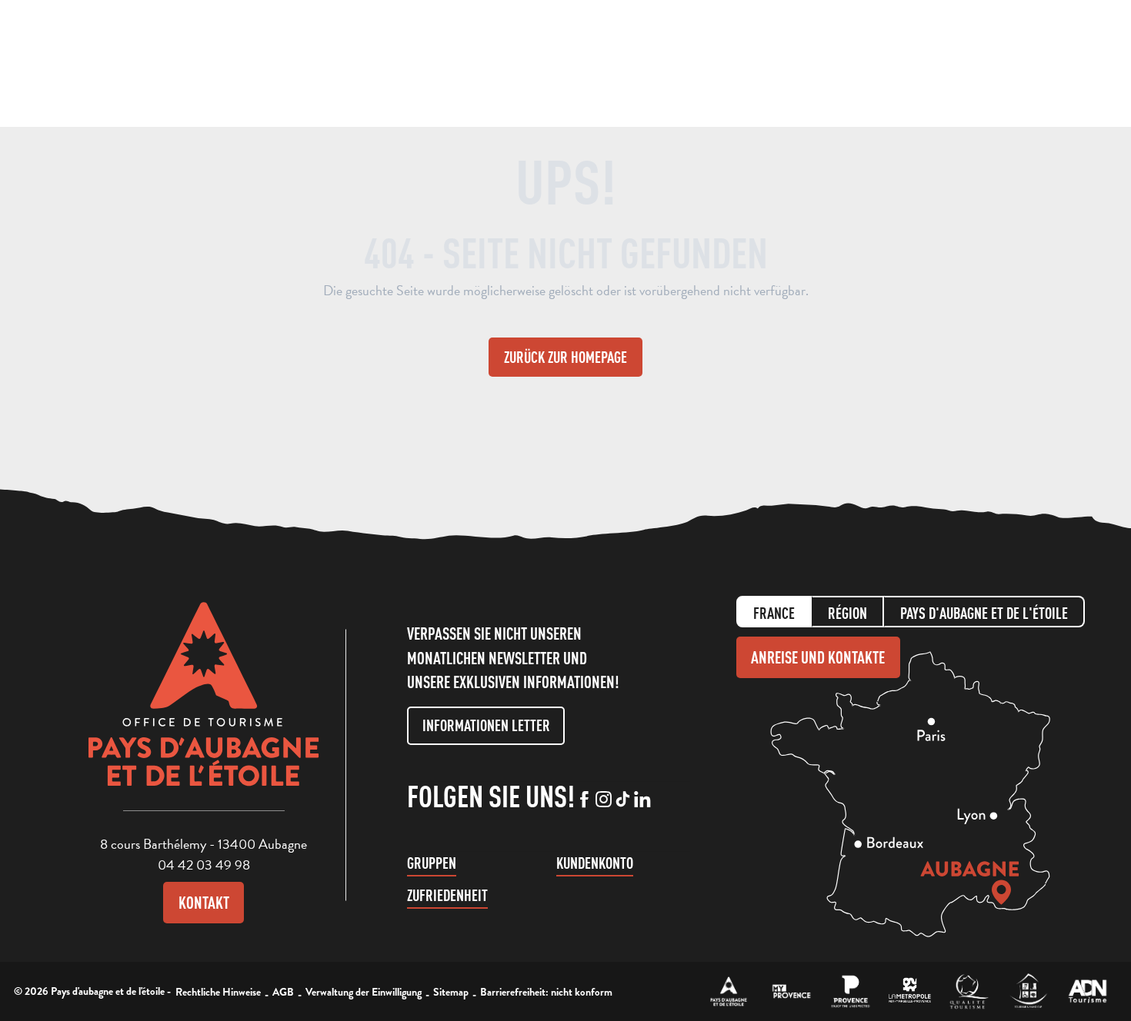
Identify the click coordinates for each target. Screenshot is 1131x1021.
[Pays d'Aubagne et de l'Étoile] (73, 63)
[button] (942, 60)
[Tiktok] (622, 800)
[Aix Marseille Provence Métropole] (910, 991)
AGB (283, 991)
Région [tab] (847, 613)
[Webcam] (973, 65)
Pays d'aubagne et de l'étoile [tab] (984, 613)
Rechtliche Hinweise (218, 991)
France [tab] (774, 613)
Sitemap (451, 991)
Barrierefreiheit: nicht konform (546, 991)
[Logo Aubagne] (203, 706)
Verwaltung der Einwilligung (363, 991)
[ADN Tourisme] (1087, 991)
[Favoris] (1002, 61)
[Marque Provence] (850, 991)
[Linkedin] (642, 800)
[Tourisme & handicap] (1028, 991)
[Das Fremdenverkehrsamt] (729, 991)
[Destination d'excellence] (969, 991)
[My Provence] (791, 991)
